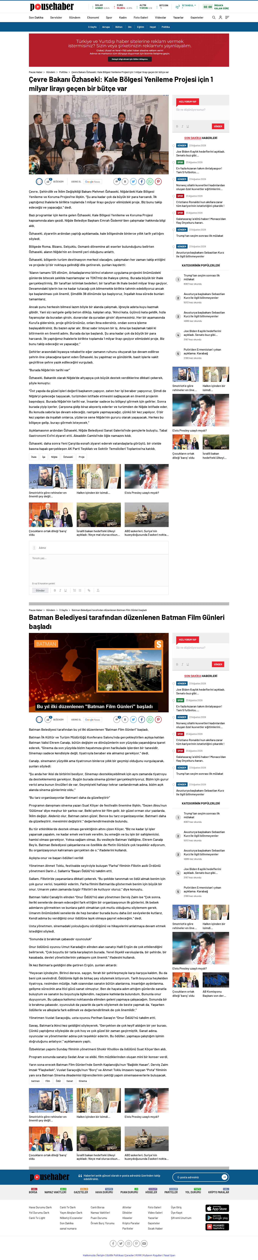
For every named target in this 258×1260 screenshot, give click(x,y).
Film (48, 1080)
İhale (33, 456)
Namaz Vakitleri (55, 1191)
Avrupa (106, 26)
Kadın (123, 17)
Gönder (40, 590)
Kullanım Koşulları (152, 1255)
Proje (81, 456)
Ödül (58, 1080)
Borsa (33, 1191)
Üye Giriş (176, 1207)
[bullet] (80, 590)
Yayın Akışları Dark (71, 1212)
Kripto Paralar (218, 1191)
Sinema (83, 1080)
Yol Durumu (193, 1191)
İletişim (101, 1255)
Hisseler (151, 1191)
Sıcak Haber (155, 1228)
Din (129, 26)
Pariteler (171, 1191)
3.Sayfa (92, 26)
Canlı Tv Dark (68, 1207)
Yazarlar (178, 17)
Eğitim (140, 26)
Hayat (153, 26)
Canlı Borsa (97, 1207)
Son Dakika (36, 17)
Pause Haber (35, 72)
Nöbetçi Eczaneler (71, 1218)
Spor (109, 17)
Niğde (54, 456)
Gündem (74, 17)
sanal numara (68, 1228)
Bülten (118, 26)
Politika (166, 26)
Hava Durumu (104, 1191)
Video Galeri (155, 1212)
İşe (43, 456)
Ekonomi (93, 17)
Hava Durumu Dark (40, 1207)
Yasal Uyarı (169, 1255)
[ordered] (74, 590)
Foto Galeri (141, 17)
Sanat (69, 1080)
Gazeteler (197, 17)
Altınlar (126, 1207)
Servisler (56, 17)
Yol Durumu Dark (39, 1212)
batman (35, 1080)
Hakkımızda (89, 1255)
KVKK (139, 1255)
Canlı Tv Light (37, 1218)
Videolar (160, 17)
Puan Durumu (129, 1191)
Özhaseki (68, 456)
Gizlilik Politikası (115, 1255)
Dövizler (127, 1212)
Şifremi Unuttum (181, 1218)
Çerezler (129, 1255)
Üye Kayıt (176, 1212)
